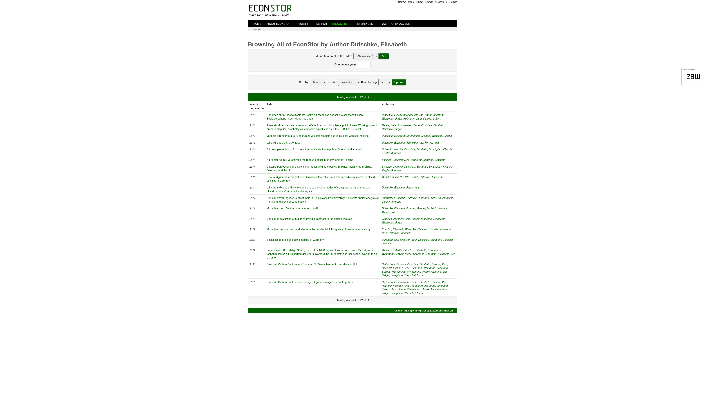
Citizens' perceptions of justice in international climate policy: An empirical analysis (314, 149)
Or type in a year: (345, 64)
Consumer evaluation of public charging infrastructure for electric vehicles (309, 219)
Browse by (340, 23)
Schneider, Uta (414, 115)
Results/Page (369, 82)
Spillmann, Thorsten (424, 254)
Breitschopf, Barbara (394, 264)
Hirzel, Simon (411, 268)
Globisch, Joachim (392, 219)
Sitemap (429, 1)
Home (257, 23)
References (364, 23)
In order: (332, 82)
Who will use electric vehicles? (284, 142)
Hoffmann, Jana (412, 118)
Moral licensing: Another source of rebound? (292, 208)
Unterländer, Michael (418, 136)
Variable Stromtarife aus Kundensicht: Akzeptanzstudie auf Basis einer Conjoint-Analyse (318, 136)
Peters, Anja (389, 125)
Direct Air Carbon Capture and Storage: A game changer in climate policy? (310, 282)
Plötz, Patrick (410, 177)
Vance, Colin (389, 212)
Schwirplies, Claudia (440, 149)
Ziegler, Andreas (391, 153)
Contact (402, 1)
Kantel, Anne (427, 268)
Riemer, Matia (439, 271)
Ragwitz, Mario (403, 254)
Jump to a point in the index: (334, 56)
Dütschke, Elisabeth (393, 115)
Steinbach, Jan (446, 254)
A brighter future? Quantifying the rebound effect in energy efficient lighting (310, 160)
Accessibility (441, 1)
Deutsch (453, 1)
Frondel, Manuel (415, 208)
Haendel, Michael (392, 268)
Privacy (419, 1)
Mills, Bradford (412, 160)
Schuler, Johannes (400, 233)
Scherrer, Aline (408, 239)
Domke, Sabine (432, 118)
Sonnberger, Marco (408, 125)
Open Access (400, 23)
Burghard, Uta (390, 239)
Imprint (411, 1)
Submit (304, 23)
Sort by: (304, 82)
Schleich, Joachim (392, 149)
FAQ (383, 23)
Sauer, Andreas (434, 115)
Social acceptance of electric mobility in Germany (295, 239)
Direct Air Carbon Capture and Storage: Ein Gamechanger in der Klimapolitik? (312, 264)
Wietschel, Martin (392, 118)
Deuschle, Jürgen (392, 129)
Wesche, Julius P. (392, 177)
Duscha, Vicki (439, 264)
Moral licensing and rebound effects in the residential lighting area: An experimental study (318, 229)
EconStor (257, 29)
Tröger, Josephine (392, 275)
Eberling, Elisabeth (393, 229)
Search (321, 23)
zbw (693, 76)
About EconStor (279, 23)
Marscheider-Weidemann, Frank (410, 271)
